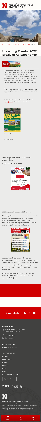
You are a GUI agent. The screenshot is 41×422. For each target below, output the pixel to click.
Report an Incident (9, 379)
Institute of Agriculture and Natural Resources (22, 3)
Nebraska (4, 44)
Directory (5, 356)
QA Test (8, 406)
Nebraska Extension (9, 347)
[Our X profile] (30, 313)
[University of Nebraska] (17, 386)
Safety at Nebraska (13, 409)
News (4, 371)
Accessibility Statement (16, 406)
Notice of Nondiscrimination (26, 408)
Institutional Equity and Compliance (10, 408)
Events (4, 362)
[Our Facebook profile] (25, 313)
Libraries (5, 365)
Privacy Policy (5, 409)
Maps (4, 368)
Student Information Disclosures (26, 409)
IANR (9, 44)
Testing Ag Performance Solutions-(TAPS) (21, 6)
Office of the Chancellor (11, 374)
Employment (7, 359)
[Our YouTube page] (34, 313)
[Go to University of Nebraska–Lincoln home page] (4, 5)
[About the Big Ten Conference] (5, 386)
